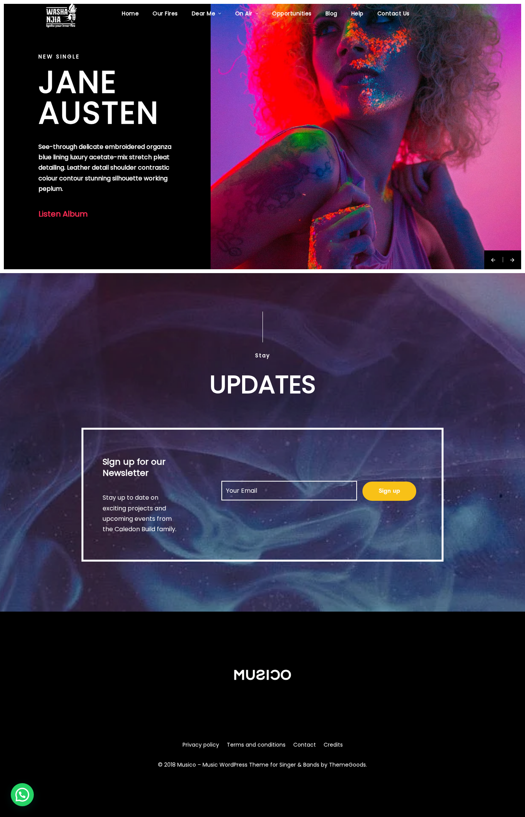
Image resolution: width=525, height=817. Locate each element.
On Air (244, 13)
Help (357, 13)
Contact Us (393, 13)
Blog (331, 13)
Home (130, 13)
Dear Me (204, 13)
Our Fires (165, 13)
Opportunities (292, 13)
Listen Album (63, 213)
